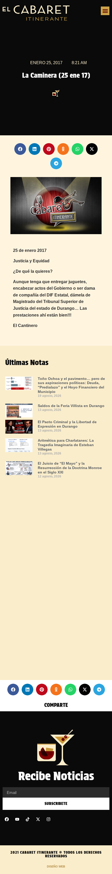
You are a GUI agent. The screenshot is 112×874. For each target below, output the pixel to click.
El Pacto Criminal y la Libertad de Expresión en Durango (67, 424)
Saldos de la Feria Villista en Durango (71, 406)
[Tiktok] (27, 819)
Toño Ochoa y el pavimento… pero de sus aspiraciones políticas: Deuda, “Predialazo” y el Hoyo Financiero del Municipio (71, 385)
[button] (105, 11)
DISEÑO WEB (56, 866)
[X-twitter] (38, 819)
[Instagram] (48, 819)
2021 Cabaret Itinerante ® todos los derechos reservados (56, 854)
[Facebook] (7, 819)
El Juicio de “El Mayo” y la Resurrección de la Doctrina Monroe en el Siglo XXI (70, 467)
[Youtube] (17, 819)
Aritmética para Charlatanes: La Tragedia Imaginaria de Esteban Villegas (66, 444)
